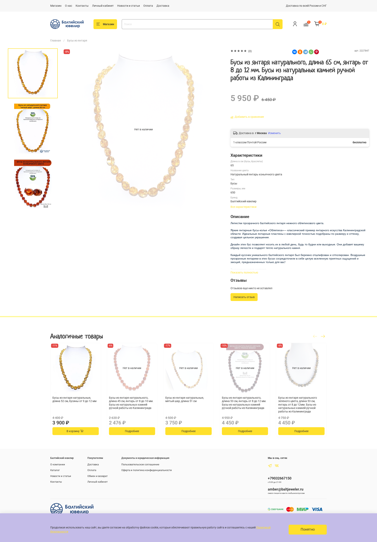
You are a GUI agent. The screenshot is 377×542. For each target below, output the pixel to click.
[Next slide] (33, 206)
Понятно (308, 529)
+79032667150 (279, 478)
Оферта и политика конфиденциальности (146, 470)
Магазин (55, 5)
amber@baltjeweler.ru (285, 489)
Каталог (55, 470)
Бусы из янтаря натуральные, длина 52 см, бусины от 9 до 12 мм (74, 399)
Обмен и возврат (97, 476)
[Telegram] (305, 52)
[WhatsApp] (311, 52)
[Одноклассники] (300, 52)
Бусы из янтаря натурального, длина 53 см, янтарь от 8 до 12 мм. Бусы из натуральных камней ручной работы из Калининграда (244, 403)
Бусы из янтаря (77, 40)
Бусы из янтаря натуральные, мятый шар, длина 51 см (184, 399)
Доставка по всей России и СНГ (306, 5)
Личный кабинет (103, 5)
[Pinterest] (316, 52)
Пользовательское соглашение (140, 464)
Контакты (82, 5)
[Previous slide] (69, 129)
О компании (57, 464)
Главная (55, 40)
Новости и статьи (128, 5)
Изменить (274, 133)
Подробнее (132, 431)
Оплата (148, 5)
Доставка (162, 5)
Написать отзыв (244, 297)
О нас (68, 5)
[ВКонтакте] (294, 52)
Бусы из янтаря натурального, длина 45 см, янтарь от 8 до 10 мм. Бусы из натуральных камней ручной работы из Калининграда (131, 403)
